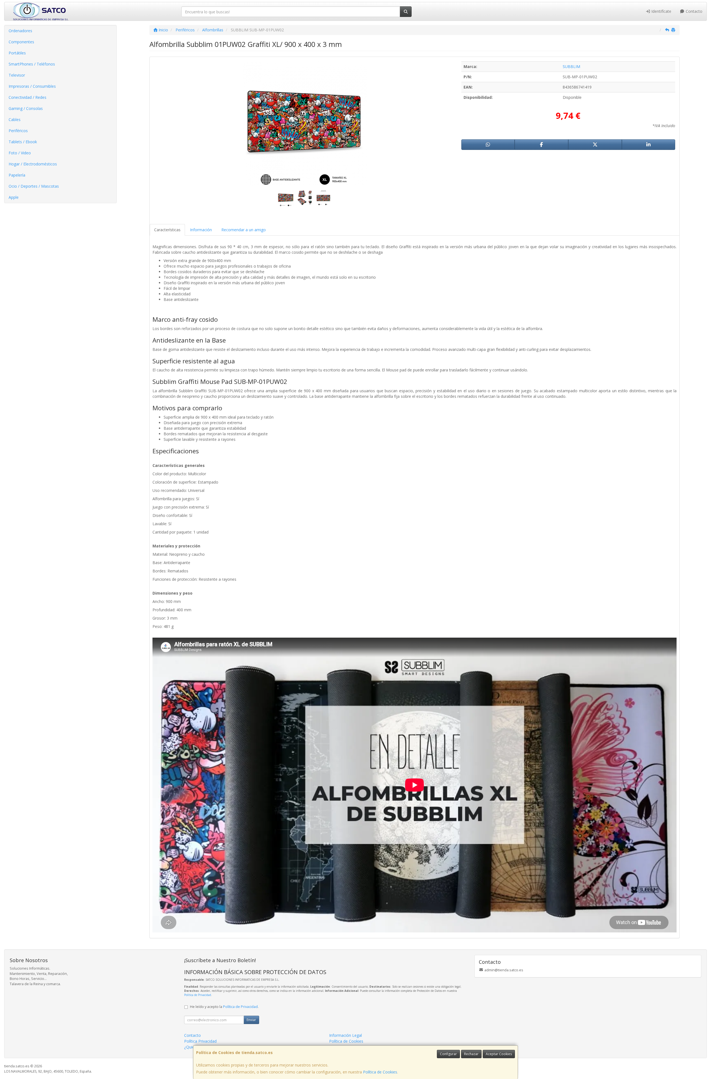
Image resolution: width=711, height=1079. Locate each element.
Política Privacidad (200, 1041)
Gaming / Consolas (26, 108)
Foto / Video (20, 152)
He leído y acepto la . (224, 1006)
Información (201, 229)
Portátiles (17, 53)
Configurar (448, 1054)
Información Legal (345, 1035)
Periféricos (18, 130)
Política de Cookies (380, 1072)
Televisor (17, 75)
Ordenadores (20, 30)
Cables (15, 119)
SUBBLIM (571, 66)
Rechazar (471, 1054)
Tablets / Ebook (23, 141)
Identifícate (660, 11)
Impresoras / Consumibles (32, 86)
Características (167, 229)
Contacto (693, 11)
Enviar (251, 1019)
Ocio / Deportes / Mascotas (34, 186)
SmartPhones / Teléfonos (32, 64)
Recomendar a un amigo (243, 229)
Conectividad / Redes (27, 97)
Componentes (21, 41)
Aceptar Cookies (499, 1054)
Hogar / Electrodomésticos (33, 164)
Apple (14, 197)
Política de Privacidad (197, 995)
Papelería (17, 175)
